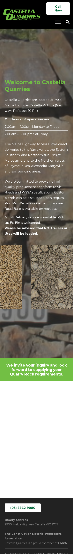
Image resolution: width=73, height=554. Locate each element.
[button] (67, 22)
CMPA (62, 543)
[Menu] (58, 22)
